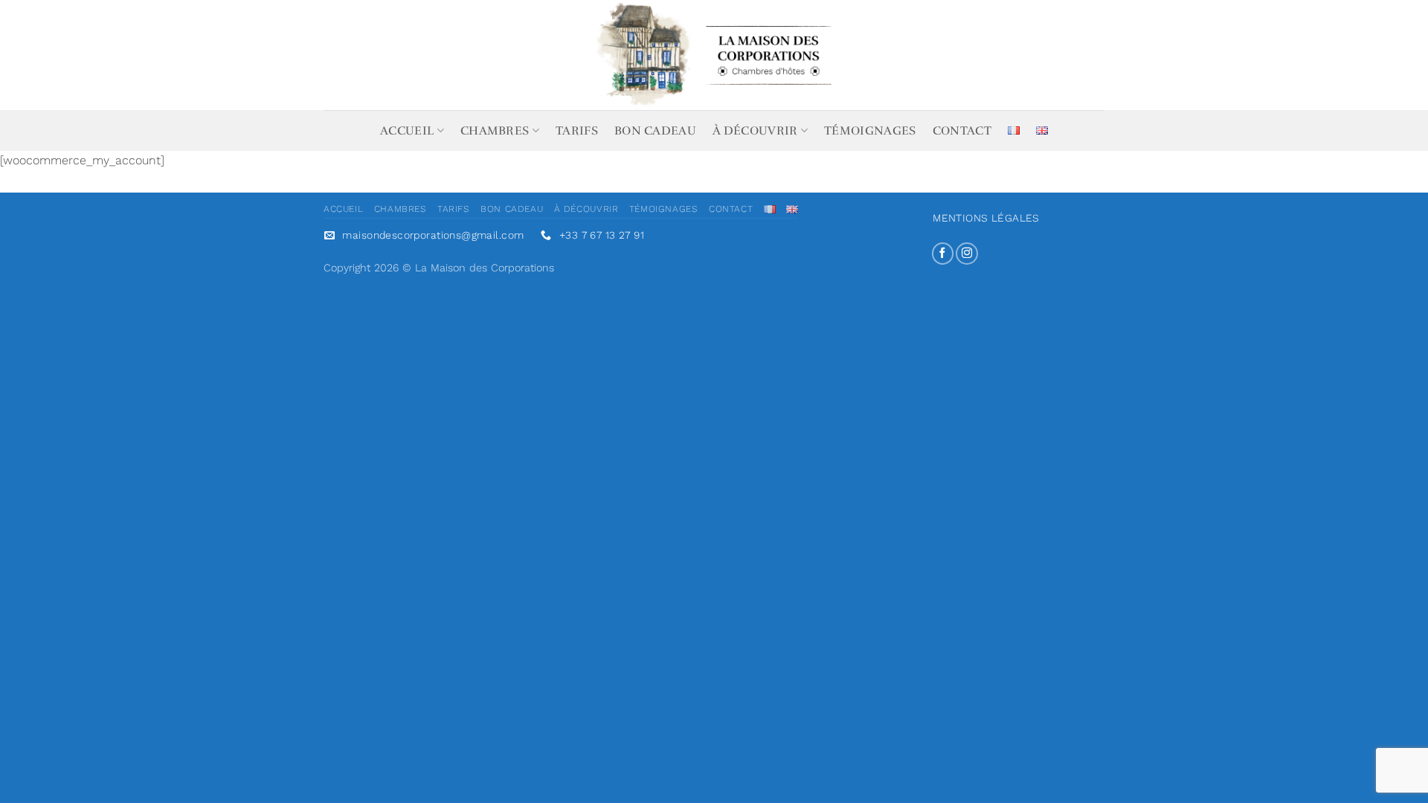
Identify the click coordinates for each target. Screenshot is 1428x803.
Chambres (495, 130)
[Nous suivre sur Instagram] (967, 253)
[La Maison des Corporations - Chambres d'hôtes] (714, 55)
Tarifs (577, 130)
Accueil (407, 130)
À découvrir (755, 130)
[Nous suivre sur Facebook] (943, 253)
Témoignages (870, 130)
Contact (962, 130)
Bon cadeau (655, 130)
